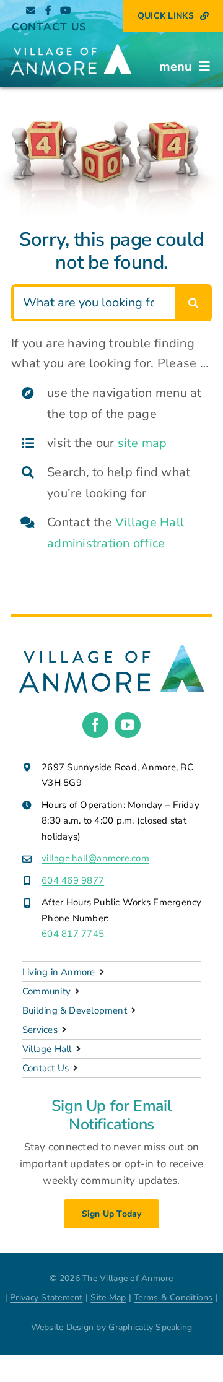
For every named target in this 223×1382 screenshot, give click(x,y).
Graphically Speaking (150, 1327)
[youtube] (128, 725)
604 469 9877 (73, 880)
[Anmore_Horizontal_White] (71, 44)
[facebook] (95, 725)
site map (142, 443)
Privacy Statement (46, 1297)
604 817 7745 (73, 934)
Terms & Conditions (173, 1297)
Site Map (108, 1297)
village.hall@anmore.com (95, 858)
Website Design (62, 1327)
